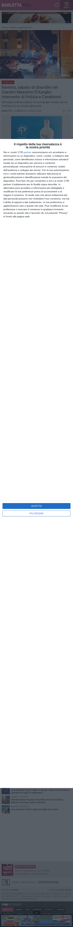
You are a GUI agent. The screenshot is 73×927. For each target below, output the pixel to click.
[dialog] (36, 463)
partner (27, 152)
